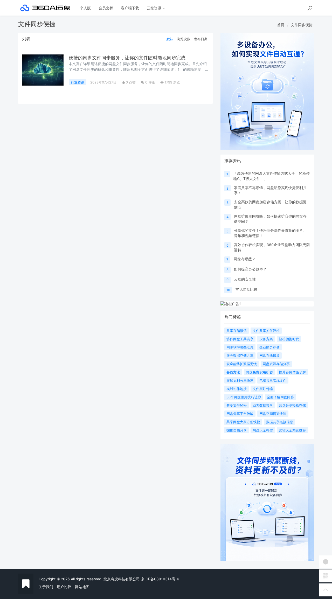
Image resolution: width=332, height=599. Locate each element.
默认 (170, 39)
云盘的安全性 (245, 279)
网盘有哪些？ (244, 259)
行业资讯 (77, 82)
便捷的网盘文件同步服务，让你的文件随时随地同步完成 (127, 57)
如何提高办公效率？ (250, 269)
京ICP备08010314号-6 (160, 579)
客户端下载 (130, 8)
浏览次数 (183, 39)
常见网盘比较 (246, 289)
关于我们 (46, 586)
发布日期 (201, 39)
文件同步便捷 (302, 25)
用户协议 (64, 586)
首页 (280, 25)
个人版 (85, 8)
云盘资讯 (154, 8)
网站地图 (82, 586)
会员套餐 (106, 8)
